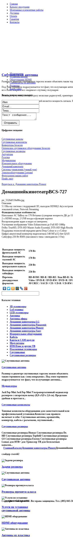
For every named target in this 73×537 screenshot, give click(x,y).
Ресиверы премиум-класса (19, 491)
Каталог (17, 448)
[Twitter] (9, 288)
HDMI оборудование (15, 522)
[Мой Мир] (17, 288)
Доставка (14, 13)
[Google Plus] (26, 288)
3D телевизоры (18, 306)
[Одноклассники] (13, 288)
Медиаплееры (9, 386)
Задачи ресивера (12, 466)
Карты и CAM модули (22, 340)
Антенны (15, 315)
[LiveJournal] (21, 288)
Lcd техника (16, 309)
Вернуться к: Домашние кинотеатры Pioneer (24, 184)
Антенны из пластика (16, 535)
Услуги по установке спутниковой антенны (16, 508)
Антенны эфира (18, 318)
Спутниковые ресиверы (23, 355)
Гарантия (14, 19)
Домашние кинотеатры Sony (25, 330)
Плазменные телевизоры (23, 349)
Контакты (14, 22)
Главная (14, 3)
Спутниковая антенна (14, 367)
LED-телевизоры (19, 312)
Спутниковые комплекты (16, 404)
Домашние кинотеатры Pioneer (27, 327)
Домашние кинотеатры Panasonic (28, 324)
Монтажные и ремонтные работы (26, 10)
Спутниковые (17, 352)
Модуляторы (17, 343)
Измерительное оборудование (26, 334)
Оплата (13, 16)
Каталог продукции (19, 6)
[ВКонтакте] (4, 288)
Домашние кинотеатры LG (24, 321)
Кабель (14, 337)
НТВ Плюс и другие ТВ (22, 346)
